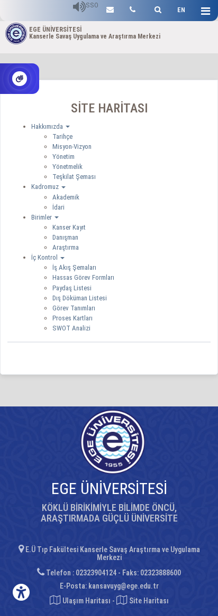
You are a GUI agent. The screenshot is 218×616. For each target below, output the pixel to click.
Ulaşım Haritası (86, 600)
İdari (58, 207)
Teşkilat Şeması (74, 177)
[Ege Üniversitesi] (156, 8)
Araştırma (65, 247)
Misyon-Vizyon (72, 146)
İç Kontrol (45, 257)
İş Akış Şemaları (74, 267)
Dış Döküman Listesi (79, 298)
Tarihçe (62, 136)
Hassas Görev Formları (83, 277)
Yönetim (63, 156)
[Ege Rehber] (132, 8)
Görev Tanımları (73, 308)
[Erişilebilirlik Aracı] (21, 592)
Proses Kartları (72, 318)
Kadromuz (45, 187)
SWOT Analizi (71, 328)
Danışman (65, 237)
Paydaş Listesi (72, 288)
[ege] (110, 8)
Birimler (42, 217)
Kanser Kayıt (69, 227)
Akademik (65, 197)
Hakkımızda (48, 126)
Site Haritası (148, 600)
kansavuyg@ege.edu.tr (123, 586)
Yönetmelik (67, 166)
